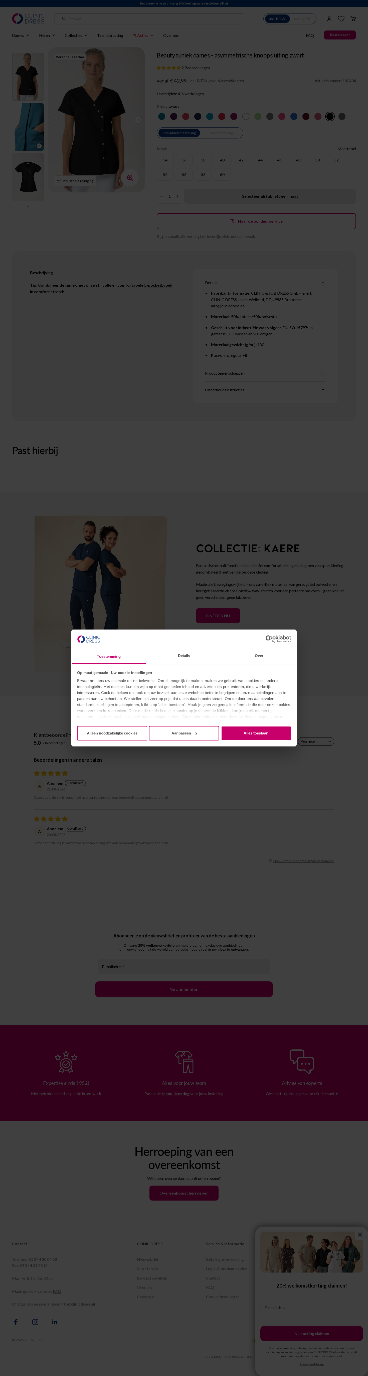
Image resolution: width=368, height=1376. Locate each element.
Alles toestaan (256, 733)
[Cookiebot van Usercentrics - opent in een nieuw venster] (269, 639)
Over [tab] (259, 656)
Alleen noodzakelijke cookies (112, 733)
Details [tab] (184, 656)
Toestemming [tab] (109, 656)
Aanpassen (181, 733)
